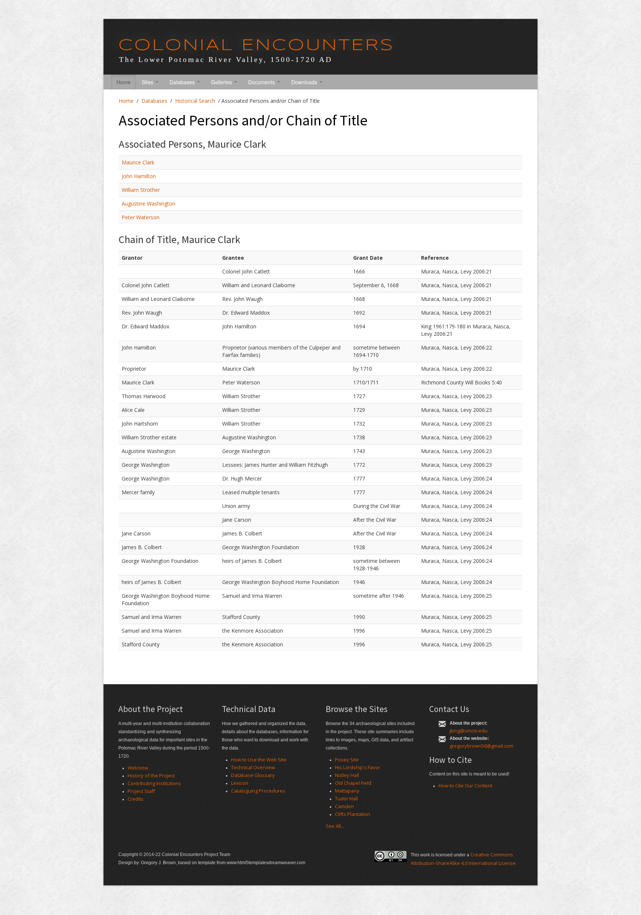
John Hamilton (139, 176)
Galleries (222, 82)
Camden (344, 806)
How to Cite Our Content (465, 785)
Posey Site (347, 759)
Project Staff (141, 791)
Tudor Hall (346, 798)
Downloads (305, 82)
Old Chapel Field (353, 783)
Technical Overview (253, 767)
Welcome (138, 767)
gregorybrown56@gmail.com (481, 745)
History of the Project (151, 775)
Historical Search (195, 100)
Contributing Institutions (154, 783)
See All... (335, 826)
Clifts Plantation (352, 814)
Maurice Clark (138, 162)
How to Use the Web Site (258, 759)
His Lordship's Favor (357, 767)
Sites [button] (148, 82)
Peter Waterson (141, 217)
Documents (262, 82)
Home (123, 82)
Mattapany (347, 790)
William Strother (141, 189)
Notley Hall (347, 775)
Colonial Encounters (256, 45)
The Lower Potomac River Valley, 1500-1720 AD (225, 59)
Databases (183, 82)
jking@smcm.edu (468, 730)
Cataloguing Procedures (258, 790)
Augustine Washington (148, 203)
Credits (136, 799)
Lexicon (239, 783)
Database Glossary (253, 775)
